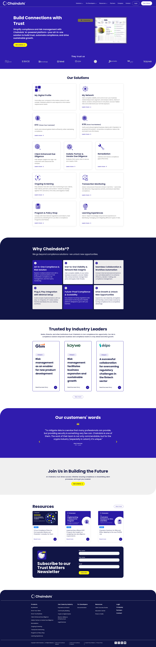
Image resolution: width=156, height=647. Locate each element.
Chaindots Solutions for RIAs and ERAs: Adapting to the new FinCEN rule (110, 532)
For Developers (90, 3)
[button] (39, 442)
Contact (128, 3)
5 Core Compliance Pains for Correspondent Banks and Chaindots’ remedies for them (43, 532)
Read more (37, 539)
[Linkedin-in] (122, 643)
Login (135, 3)
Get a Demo (146, 3)
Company (120, 3)
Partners (112, 3)
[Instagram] (119, 643)
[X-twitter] (116, 643)
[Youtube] (125, 643)
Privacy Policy (99, 642)
